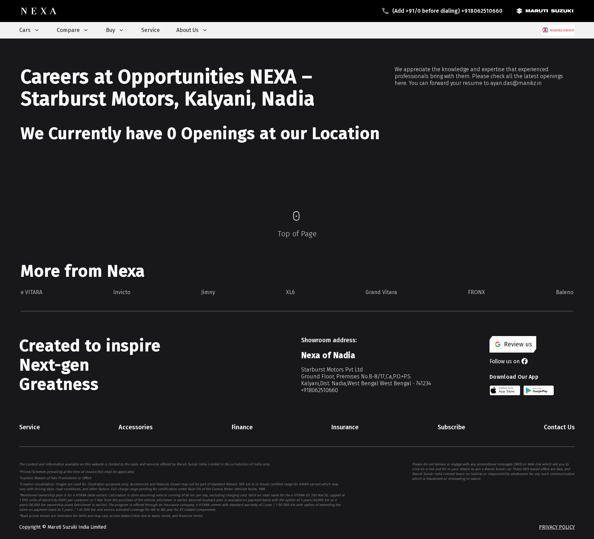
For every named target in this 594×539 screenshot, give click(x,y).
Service (150, 30)
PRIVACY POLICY (557, 527)
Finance (242, 427)
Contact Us (559, 427)
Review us (518, 344)
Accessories (136, 427)
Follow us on (505, 361)
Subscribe (451, 427)
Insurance (345, 427)
